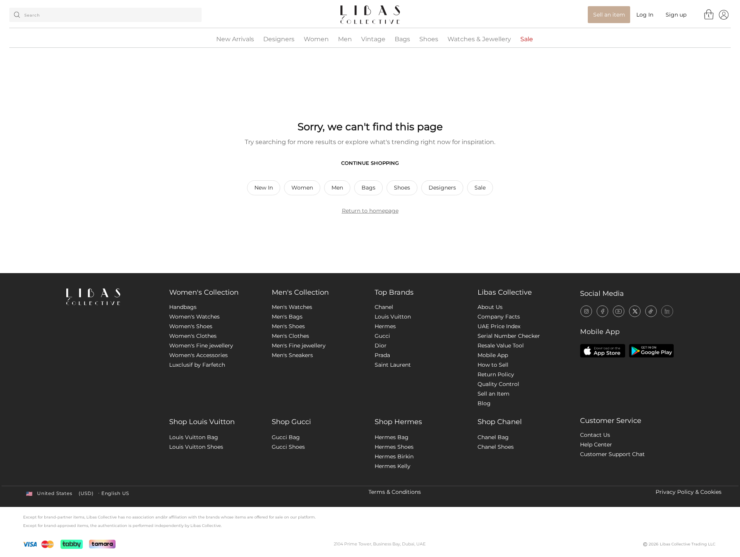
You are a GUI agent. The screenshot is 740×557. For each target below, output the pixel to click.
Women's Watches (194, 316)
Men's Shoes (288, 326)
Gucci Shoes (288, 446)
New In (263, 187)
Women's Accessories (198, 355)
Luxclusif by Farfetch (197, 364)
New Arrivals (235, 39)
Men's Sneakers (292, 355)
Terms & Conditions (394, 491)
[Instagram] (586, 311)
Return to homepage (370, 210)
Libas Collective (505, 292)
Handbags (183, 307)
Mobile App (493, 355)
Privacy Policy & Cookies (689, 491)
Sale (526, 39)
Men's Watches (292, 307)
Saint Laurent (393, 364)
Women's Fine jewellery (201, 345)
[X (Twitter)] (635, 311)
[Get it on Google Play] (651, 350)
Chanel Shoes (496, 446)
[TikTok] (651, 311)
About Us (490, 307)
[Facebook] (602, 311)
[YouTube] (618, 311)
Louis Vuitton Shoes (196, 446)
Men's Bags (287, 316)
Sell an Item (494, 393)
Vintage (373, 39)
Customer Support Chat (612, 454)
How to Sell (493, 364)
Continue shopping (370, 163)
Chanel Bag (493, 437)
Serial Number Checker (509, 335)
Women (316, 39)
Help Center (596, 444)
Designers (278, 39)
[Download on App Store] (602, 350)
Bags (402, 39)
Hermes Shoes (394, 446)
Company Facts (499, 316)
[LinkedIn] (667, 311)
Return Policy (496, 374)
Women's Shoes (190, 326)
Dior (381, 345)
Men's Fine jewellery (299, 345)
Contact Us (595, 434)
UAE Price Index (499, 326)
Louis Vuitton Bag (193, 437)
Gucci (382, 335)
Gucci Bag (286, 437)
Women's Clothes (193, 335)
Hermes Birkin (394, 456)
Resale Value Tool (501, 345)
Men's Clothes (290, 335)
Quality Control (498, 384)
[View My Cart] (709, 14)
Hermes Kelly (392, 466)
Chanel (384, 307)
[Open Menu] (723, 14)
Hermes (385, 326)
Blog (484, 403)
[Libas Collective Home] (111, 297)
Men (345, 39)
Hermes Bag (392, 437)
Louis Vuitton (393, 316)
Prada (382, 355)
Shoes (428, 39)
